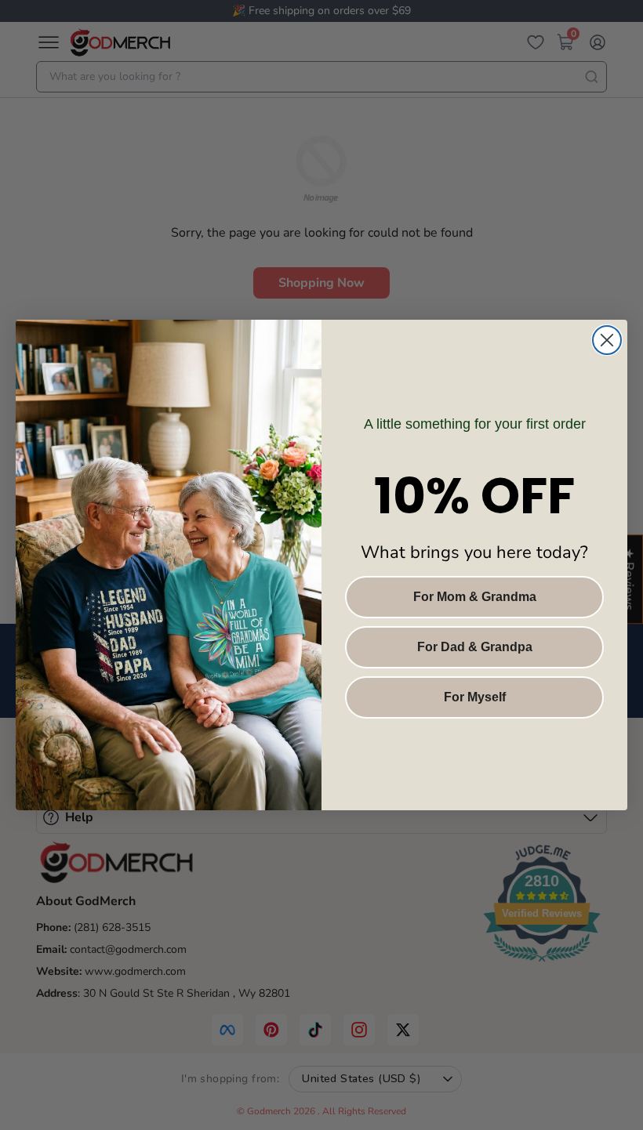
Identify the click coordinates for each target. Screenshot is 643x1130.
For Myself (475, 697)
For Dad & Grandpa (474, 647)
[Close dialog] (607, 340)
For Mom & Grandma (474, 596)
